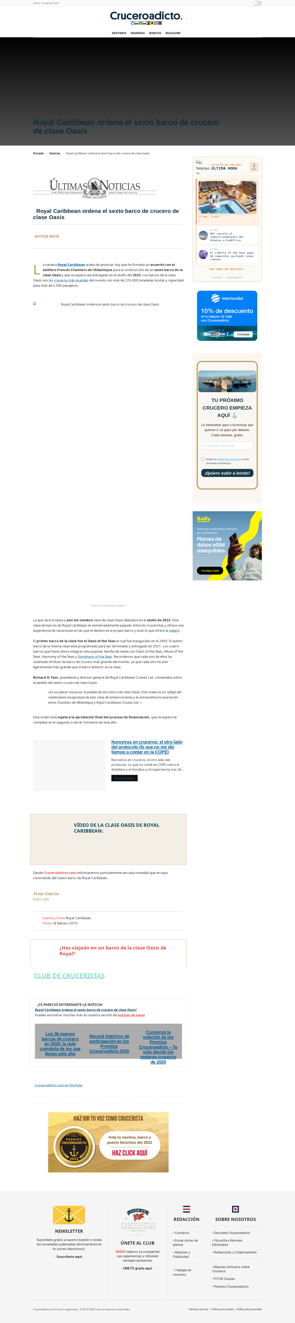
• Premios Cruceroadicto (230, 1287)
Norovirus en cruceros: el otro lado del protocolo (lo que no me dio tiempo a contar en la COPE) (146, 746)
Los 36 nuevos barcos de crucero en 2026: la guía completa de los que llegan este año (60, 1043)
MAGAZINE (173, 33)
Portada (38, 153)
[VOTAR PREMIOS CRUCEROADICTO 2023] (108, 1142)
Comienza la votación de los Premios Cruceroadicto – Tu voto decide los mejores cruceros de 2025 (158, 1047)
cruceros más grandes (71, 280)
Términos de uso (198, 1309)
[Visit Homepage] (147, 17)
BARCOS (155, 33)
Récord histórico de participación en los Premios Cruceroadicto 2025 (109, 1044)
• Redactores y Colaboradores (234, 1252)
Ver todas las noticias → (227, 269)
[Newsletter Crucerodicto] (69, 1215)
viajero (174, 630)
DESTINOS (119, 33)
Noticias (54, 153)
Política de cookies (223, 1309)
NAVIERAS (138, 33)
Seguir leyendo (126, 777)
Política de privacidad (249, 1309)
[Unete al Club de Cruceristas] (138, 1222)
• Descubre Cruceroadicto (231, 1233)
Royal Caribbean (71, 264)
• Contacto (181, 1233)
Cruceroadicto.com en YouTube (58, 1085)
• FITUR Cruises (223, 1279)
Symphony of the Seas (95, 656)
